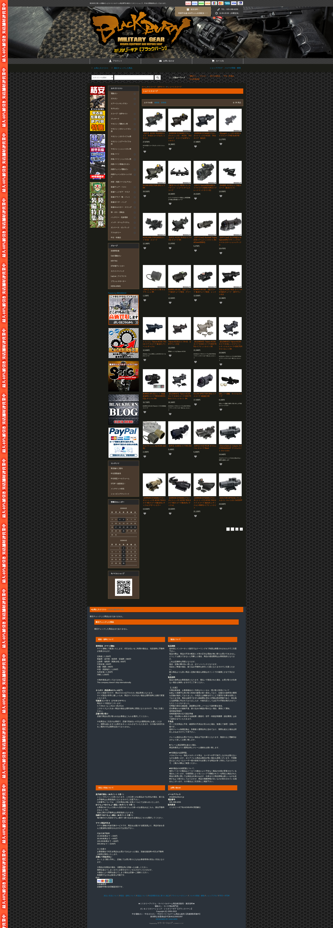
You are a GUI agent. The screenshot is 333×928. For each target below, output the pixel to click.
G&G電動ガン (116, 256)
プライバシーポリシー (179, 896)
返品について (142, 896)
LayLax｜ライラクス (118, 276)
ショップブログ (216, 68)
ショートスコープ (174, 87)
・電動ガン (192, 76)
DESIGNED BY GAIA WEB (166, 919)
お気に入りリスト (101, 68)
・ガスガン (202, 76)
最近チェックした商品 (123, 68)
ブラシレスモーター (118, 281)
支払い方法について (111, 896)
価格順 (156, 103)
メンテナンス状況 (117, 489)
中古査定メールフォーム (120, 478)
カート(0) (220, 61)
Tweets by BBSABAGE (117, 293)
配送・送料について (128, 896)
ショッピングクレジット (120, 494)
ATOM (227, 896)
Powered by (153, 923)
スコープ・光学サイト (157, 87)
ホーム (144, 87)
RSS (221, 896)
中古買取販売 (116, 473)
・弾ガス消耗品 (214, 76)
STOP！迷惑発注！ (118, 484)
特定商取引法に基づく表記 (159, 896)
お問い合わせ (168, 61)
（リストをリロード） (116, 609)
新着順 (163, 103)
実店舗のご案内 (117, 468)
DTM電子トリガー (118, 266)
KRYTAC (114, 261)
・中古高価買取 (194, 79)
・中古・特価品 (228, 76)
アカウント (117, 61)
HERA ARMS (116, 286)
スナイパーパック (117, 271)
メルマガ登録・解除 (232, 68)
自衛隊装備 (115, 251)
